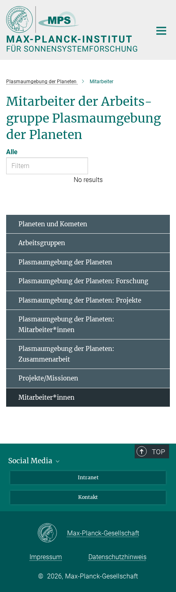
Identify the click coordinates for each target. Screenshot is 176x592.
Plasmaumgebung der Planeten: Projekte (79, 300)
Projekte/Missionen (48, 378)
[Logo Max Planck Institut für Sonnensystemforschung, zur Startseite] (72, 29)
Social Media (31, 461)
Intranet (88, 477)
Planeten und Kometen (52, 224)
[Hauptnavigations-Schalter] (161, 31)
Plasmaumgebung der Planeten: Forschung (83, 281)
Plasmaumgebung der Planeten (65, 262)
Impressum (45, 557)
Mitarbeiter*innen (46, 397)
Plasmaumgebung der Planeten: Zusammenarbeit (66, 354)
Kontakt (88, 497)
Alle (12, 152)
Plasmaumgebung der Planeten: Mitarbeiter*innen (66, 324)
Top (158, 452)
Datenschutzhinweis (117, 557)
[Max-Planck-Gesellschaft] (52, 533)
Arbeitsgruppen (41, 243)
